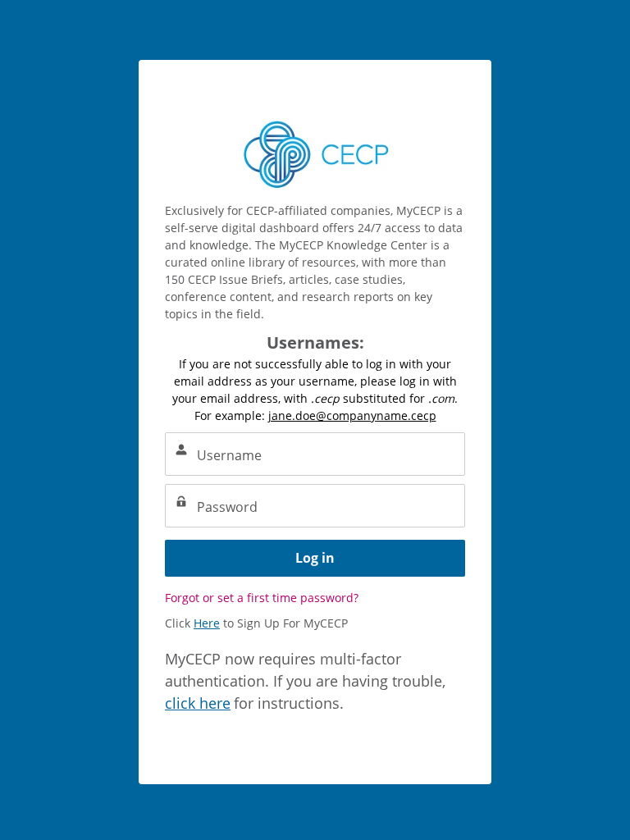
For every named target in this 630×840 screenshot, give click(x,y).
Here (207, 623)
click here (198, 703)
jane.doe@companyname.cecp (352, 415)
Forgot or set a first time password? (261, 597)
